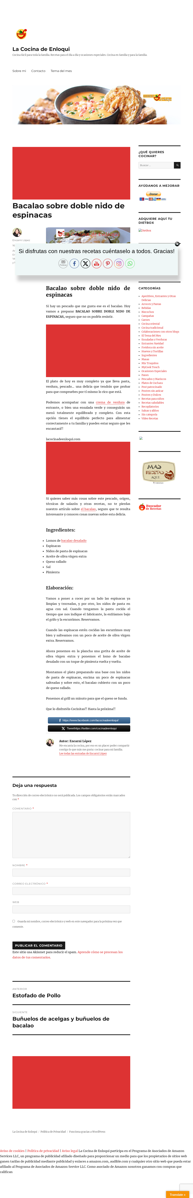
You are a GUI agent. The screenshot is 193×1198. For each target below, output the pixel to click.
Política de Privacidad (53, 1131)
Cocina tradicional (152, 327)
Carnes (146, 319)
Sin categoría (149, 414)
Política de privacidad (43, 1151)
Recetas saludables (153, 402)
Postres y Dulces (151, 394)
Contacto (38, 71)
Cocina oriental (151, 323)
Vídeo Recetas (150, 418)
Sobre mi (19, 71)
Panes (145, 375)
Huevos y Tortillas (152, 351)
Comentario (23, 808)
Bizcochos (148, 312)
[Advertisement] (72, 173)
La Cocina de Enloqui (41, 49)
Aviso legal (70, 1151)
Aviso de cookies (12, 1151)
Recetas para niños (153, 398)
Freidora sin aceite (153, 347)
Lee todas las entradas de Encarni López (83, 753)
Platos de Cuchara (152, 383)
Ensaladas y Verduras (154, 339)
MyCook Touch (151, 367)
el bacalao (88, 509)
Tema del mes (61, 71)
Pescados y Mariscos (154, 379)
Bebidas (146, 308)
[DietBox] (160, 231)
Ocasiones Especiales (154, 371)
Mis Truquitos (150, 363)
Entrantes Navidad (153, 343)
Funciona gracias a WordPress (87, 1131)
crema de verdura (110, 402)
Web (15, 902)
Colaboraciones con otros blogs (160, 331)
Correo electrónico (30, 883)
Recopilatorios (150, 406)
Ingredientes (149, 355)
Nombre (20, 865)
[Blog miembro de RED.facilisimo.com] (160, 438)
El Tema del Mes (151, 335)
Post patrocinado (152, 387)
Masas (145, 359)
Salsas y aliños (150, 410)
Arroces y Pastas (151, 304)
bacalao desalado (74, 540)
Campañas (148, 316)
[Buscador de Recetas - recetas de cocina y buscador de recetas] (160, 507)
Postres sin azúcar (152, 391)
